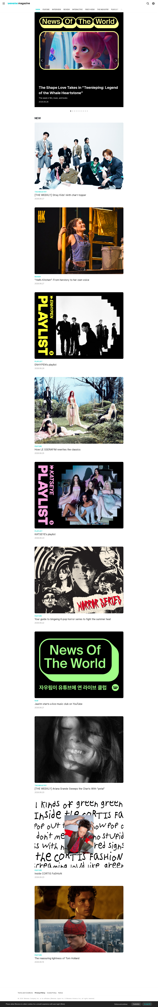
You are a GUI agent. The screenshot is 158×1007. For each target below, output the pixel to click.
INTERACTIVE (77, 9)
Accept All (147, 1004)
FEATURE (46, 9)
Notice (60, 993)
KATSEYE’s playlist (45, 534)
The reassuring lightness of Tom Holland (57, 958)
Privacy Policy (40, 993)
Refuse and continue (120, 1004)
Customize (136, 1004)
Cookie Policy (51, 993)
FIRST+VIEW (90, 9)
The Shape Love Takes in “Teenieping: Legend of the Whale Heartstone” (78, 90)
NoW (123, 9)
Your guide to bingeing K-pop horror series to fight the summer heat (73, 619)
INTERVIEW (56, 9)
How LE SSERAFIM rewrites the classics (58, 449)
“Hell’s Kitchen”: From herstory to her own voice (62, 279)
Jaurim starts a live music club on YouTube (58, 703)
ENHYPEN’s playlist (45, 364)
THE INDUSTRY (103, 9)
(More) (62, 1004)
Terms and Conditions (25, 993)
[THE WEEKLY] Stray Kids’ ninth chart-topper (60, 195)
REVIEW (67, 9)
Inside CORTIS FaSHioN (48, 873)
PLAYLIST (114, 9)
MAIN (38, 9)
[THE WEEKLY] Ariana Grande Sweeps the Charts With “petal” (70, 788)
